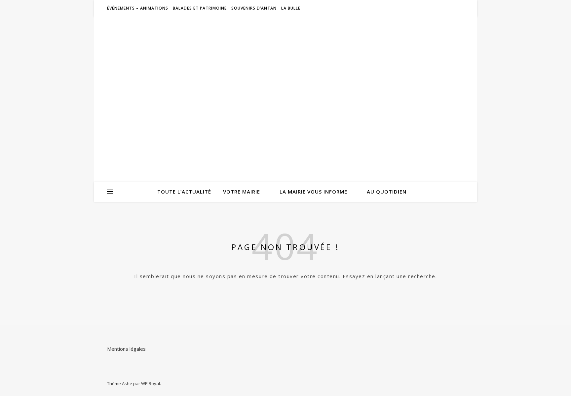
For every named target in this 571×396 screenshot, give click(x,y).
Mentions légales (126, 348)
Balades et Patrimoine (200, 8)
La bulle (290, 8)
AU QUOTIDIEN (386, 191)
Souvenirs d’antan (254, 8)
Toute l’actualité (184, 191)
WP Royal (150, 383)
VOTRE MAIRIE (241, 191)
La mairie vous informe (313, 191)
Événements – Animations (137, 8)
